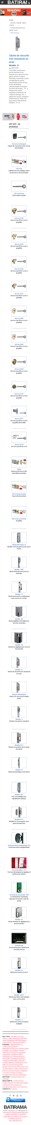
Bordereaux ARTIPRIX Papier (16, 1040)
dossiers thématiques (20, 1075)
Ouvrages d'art (7, 1075)
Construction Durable (13, 1071)
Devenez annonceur (14, 1085)
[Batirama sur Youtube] (17, 1095)
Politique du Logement (18, 1053)
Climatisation (19, 1063)
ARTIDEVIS (14, 1114)
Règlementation (15, 1044)
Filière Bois (6, 1053)
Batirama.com (13, 1110)
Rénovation (20, 1067)
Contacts (14, 1089)
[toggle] (2, 2)
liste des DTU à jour (17, 1036)
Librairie (13, 1077)
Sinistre (21, 1051)
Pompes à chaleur (16, 1073)
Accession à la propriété (14, 1065)
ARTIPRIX (22, 1114)
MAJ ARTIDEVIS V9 (15, 1121)
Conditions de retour (15, 1119)
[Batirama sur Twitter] (13, 1095)
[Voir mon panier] (25, 3)
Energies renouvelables (10, 1051)
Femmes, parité (24, 1048)
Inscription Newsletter (9, 1087)
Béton (16, 1061)
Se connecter (22, 1087)
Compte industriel (8, 1083)
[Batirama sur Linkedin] (21, 1095)
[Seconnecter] (29, 3)
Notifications (7, 1117)
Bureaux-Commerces (9, 1067)
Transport (5, 1061)
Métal (11, 1061)
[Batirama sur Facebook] (10, 1095)
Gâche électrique (14, 33)
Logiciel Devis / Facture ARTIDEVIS (13, 1042)
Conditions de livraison (20, 1117)
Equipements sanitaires (9, 1055)
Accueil (11, 20)
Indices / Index (7, 1038)
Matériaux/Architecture (10, 1048)
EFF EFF (15, 68)
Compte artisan (18, 1081)
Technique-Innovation (18, 1059)
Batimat (11, 1063)
